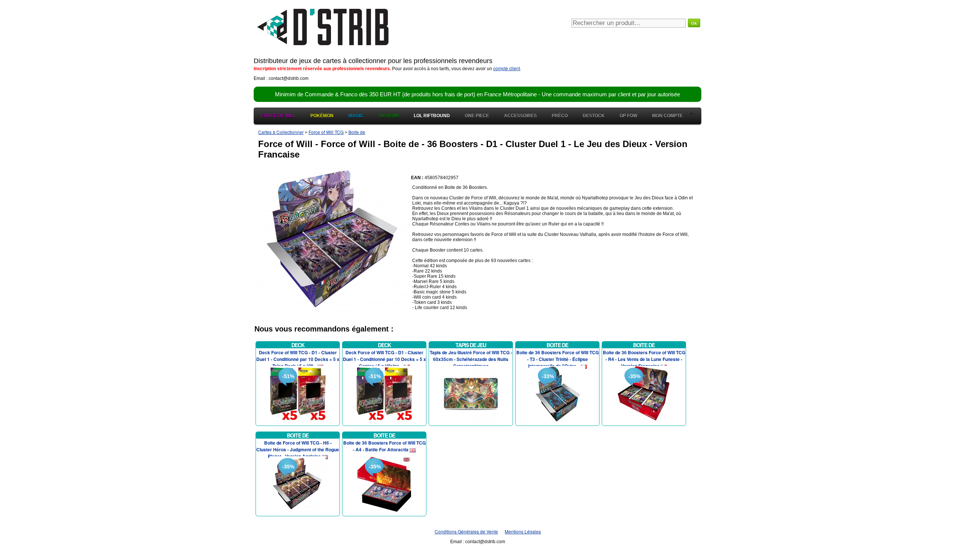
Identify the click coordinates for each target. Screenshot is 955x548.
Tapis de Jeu (470, 345)
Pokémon (322, 115)
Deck (297, 345)
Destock (594, 115)
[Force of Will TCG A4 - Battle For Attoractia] (384, 483)
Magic (355, 115)
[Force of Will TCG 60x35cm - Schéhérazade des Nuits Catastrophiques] (471, 393)
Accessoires (520, 115)
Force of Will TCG (326, 132)
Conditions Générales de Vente (466, 531)
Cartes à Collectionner (281, 132)
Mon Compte (667, 115)
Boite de (356, 132)
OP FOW (628, 115)
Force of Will (278, 115)
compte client (506, 68)
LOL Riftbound (432, 115)
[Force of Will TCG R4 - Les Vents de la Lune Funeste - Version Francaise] (644, 393)
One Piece (477, 115)
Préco (560, 115)
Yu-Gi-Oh (388, 115)
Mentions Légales (523, 531)
